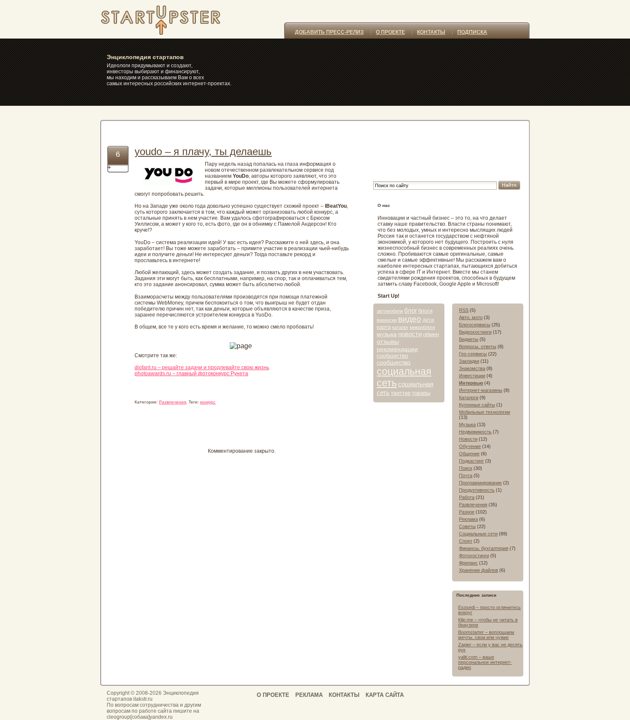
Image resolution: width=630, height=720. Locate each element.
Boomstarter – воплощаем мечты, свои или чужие (486, 635)
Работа (466, 497)
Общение (469, 453)
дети (428, 320)
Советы (467, 526)
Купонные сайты (477, 404)
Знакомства (472, 368)
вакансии (387, 320)
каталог (400, 327)
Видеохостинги (475, 332)
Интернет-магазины (480, 390)
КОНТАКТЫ (431, 32)
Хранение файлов (478, 570)
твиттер (401, 393)
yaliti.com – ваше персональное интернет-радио (485, 662)
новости (410, 334)
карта (384, 327)
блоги (425, 311)
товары (421, 393)
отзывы (388, 341)
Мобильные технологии (484, 412)
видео (409, 318)
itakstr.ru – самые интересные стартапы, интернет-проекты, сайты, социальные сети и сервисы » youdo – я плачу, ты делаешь (172, 19)
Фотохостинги (474, 555)
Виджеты (468, 339)
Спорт (465, 541)
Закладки (469, 361)
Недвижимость (475, 431)
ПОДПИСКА (472, 32)
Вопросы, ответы (477, 346)
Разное (466, 511)
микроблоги (422, 327)
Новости (468, 439)
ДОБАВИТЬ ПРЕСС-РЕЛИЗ (329, 32)
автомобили (390, 311)
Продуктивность (477, 490)
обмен (431, 334)
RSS (463, 310)
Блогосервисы (474, 324)
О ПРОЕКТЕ (390, 32)
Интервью (471, 382)
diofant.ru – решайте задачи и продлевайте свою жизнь (202, 367)
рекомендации (397, 349)
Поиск (465, 468)
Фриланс (468, 562)
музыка (387, 334)
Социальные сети (478, 533)
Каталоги (468, 397)
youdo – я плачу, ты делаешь (203, 151)
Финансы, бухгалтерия (483, 548)
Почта (465, 475)
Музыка (467, 424)
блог (410, 310)
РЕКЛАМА (309, 695)
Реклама (468, 519)
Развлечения (172, 402)
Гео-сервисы (473, 353)
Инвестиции (472, 375)
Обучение (470, 446)
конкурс (208, 402)
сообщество (392, 356)
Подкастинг (471, 460)
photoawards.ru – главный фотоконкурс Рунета (191, 373)
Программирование (480, 482)
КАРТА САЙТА (385, 695)
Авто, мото (471, 317)
